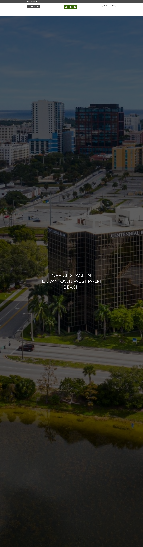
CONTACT (79, 13)
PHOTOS (69, 13)
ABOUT (39, 13)
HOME (33, 13)
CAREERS (96, 13)
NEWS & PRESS (107, 13)
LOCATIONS (59, 13)
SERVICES (47, 13)
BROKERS (87, 13)
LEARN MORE (33, 6)
